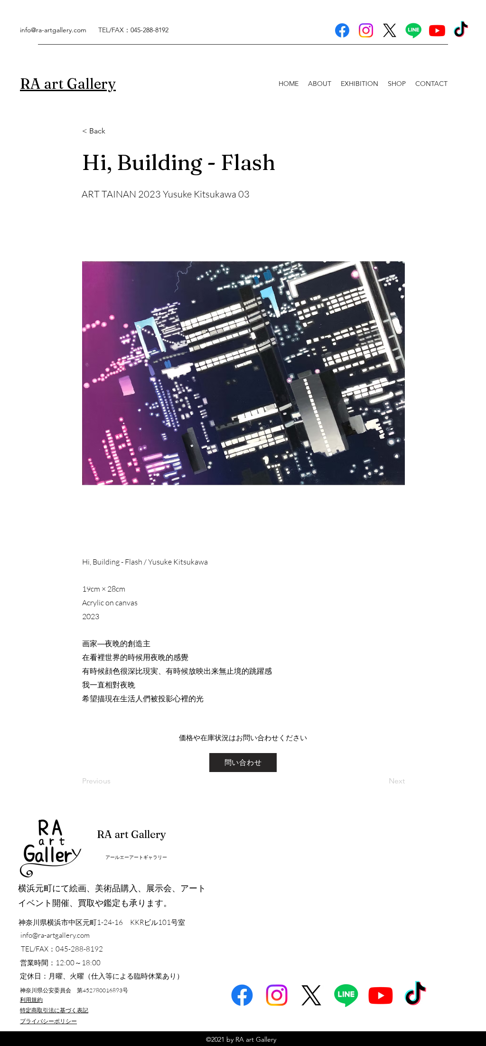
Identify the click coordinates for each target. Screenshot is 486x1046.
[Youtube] (437, 30)
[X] (389, 30)
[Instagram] (365, 30)
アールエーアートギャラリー (136, 857)
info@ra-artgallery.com (53, 30)
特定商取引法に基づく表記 (54, 1010)
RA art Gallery (131, 834)
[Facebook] (342, 30)
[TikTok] (460, 30)
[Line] (413, 30)
